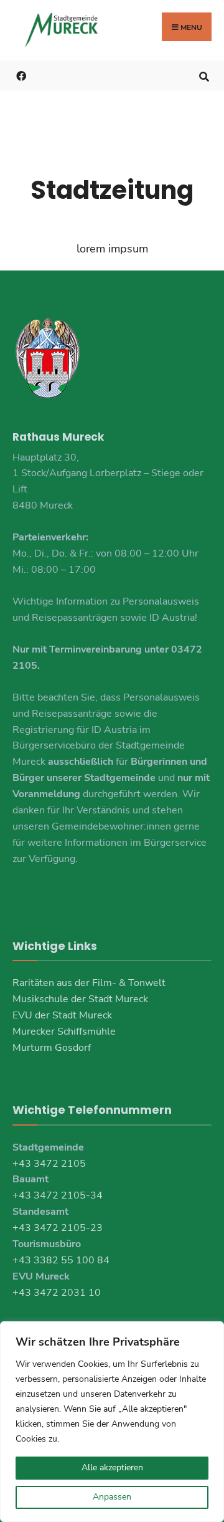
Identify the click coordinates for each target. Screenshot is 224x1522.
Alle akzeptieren (112, 1467)
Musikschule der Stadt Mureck (80, 999)
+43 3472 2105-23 (57, 1228)
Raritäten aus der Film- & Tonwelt (89, 983)
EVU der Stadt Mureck (62, 1015)
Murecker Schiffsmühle (64, 1031)
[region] (112, 1421)
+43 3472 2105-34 (57, 1195)
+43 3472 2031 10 (56, 1292)
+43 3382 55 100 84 (61, 1260)
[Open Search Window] (204, 75)
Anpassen (112, 1497)
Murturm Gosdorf (51, 1048)
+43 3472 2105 (49, 1163)
